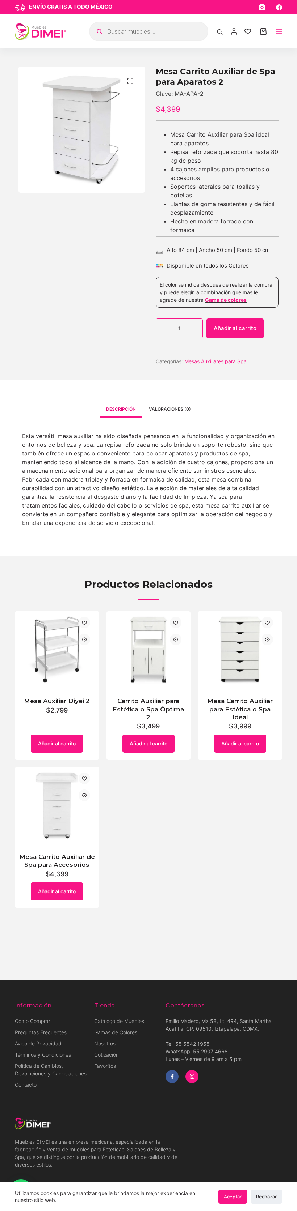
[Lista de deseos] (247, 31)
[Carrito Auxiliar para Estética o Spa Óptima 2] (148, 649)
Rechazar (266, 1196)
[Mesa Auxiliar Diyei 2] (57, 649)
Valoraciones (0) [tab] (170, 409)
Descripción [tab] (121, 409)
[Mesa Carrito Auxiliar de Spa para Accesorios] (57, 805)
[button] (130, 81)
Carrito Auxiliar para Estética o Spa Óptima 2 (148, 708)
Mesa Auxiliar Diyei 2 (57, 701)
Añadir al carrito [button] (57, 743)
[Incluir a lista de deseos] (84, 622)
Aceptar (233, 1196)
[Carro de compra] (263, 31)
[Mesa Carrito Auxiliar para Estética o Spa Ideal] (240, 649)
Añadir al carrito (235, 328)
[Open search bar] (219, 31)
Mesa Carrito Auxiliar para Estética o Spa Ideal (240, 708)
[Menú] (279, 31)
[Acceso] (234, 31)
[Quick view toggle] (84, 639)
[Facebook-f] (172, 1076)
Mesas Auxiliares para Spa (215, 361)
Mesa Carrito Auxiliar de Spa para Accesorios (57, 860)
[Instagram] (262, 7)
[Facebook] (279, 7)
